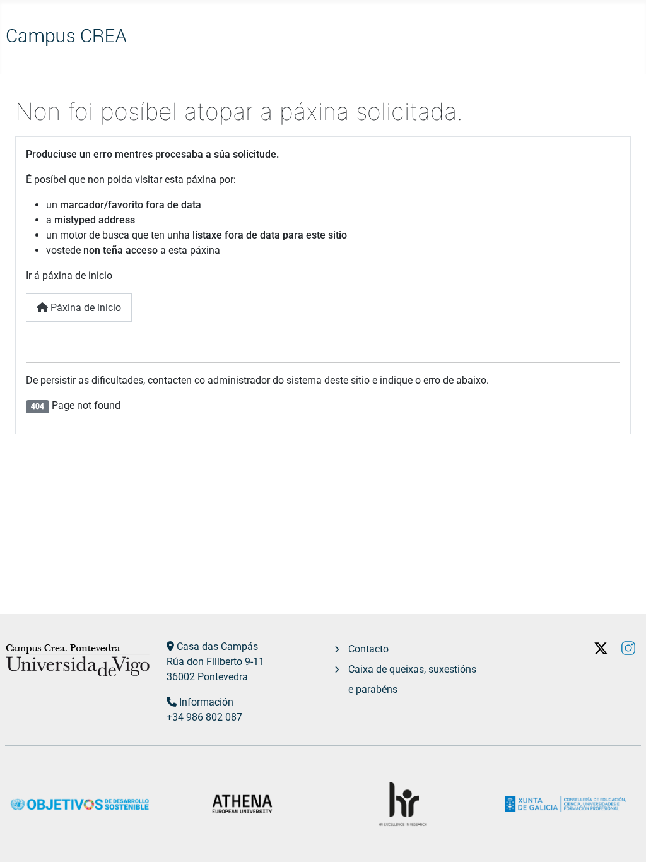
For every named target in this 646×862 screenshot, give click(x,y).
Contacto (368, 649)
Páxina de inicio (84, 308)
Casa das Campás (217, 646)
